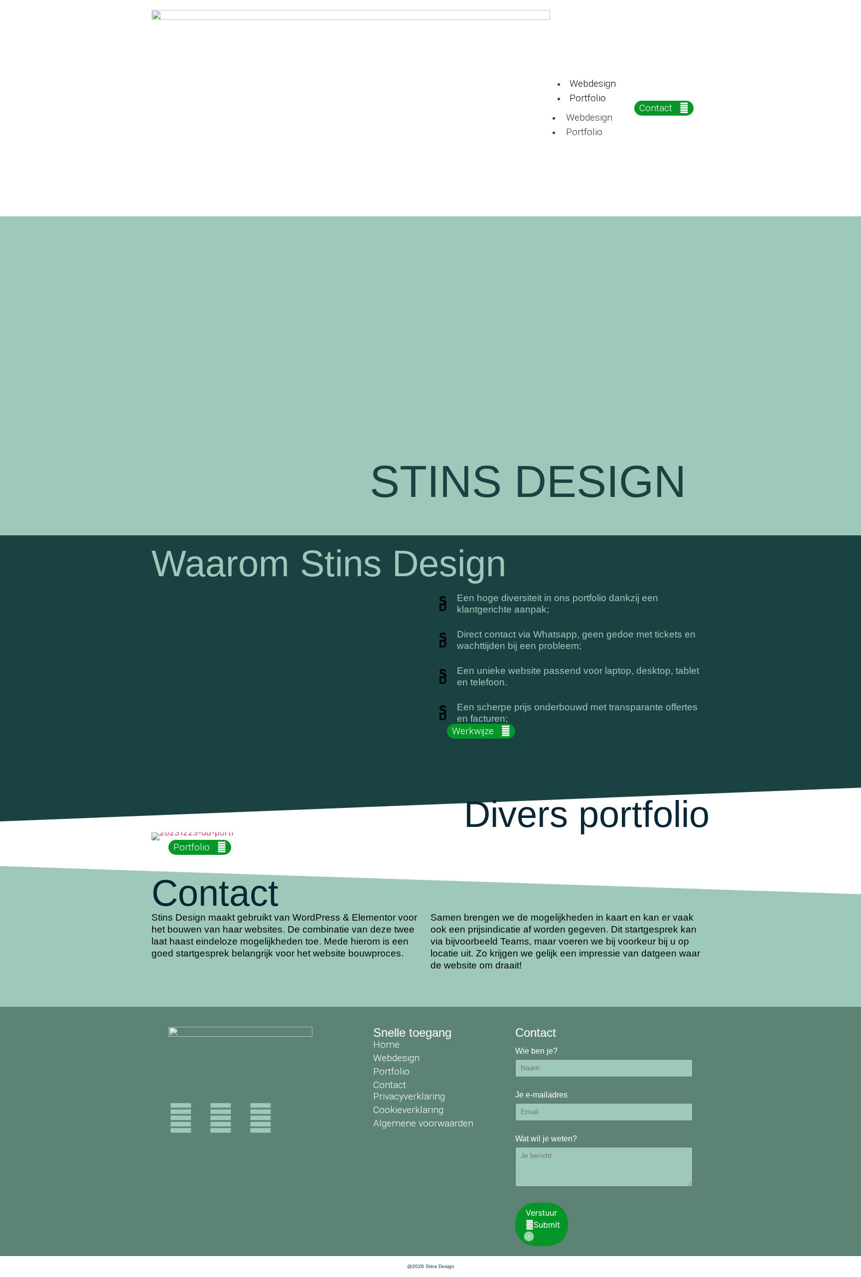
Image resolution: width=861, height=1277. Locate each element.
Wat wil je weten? (546, 1139)
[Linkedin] (180, 1118)
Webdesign (593, 83)
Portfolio (588, 98)
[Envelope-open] (260, 1118)
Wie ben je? (536, 1051)
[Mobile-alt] (220, 1118)
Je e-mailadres (541, 1095)
